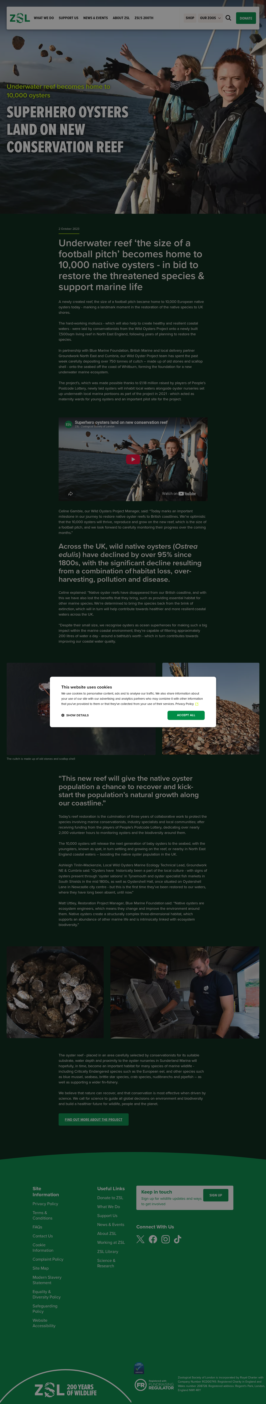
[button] (75, 715)
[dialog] (133, 702)
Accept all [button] (186, 715)
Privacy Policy (185, 704)
